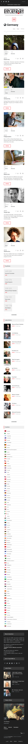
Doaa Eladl (14, 377)
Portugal (8, 569)
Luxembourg (9, 536)
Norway (8, 556)
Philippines (9, 565)
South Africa (9, 586)
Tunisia (8, 610)
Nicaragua (9, 553)
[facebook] (1, 2)
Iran (8, 507)
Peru (8, 563)
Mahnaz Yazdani (15, 394)
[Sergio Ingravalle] (14, 195)
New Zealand (9, 551)
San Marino (9, 577)
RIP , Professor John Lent (17, 690)
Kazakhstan (9, 520)
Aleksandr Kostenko (16, 412)
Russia (8, 574)
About (11, 741)
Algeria (8, 433)
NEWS (13, 676)
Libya (8, 531)
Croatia (8, 470)
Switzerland (9, 598)
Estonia (8, 486)
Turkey (8, 612)
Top (21, 733)
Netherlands (9, 549)
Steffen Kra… (7, 251)
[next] (9, 694)
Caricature (16, 727)
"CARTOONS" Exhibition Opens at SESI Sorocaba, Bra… (17, 674)
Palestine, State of (10, 560)
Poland (8, 567)
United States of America (12, 619)
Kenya (8, 522)
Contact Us (20, 741)
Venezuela (9, 626)
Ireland (8, 511)
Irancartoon (10, 736)
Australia (9, 438)
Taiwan (8, 603)
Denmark (9, 479)
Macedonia (9, 538)
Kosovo (8, 525)
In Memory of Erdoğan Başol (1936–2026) (16, 4)
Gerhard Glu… (7, 98)
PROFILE (7, 68)
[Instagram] (20, 59)
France (8, 490)
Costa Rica (9, 468)
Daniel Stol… (7, 59)
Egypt (8, 483)
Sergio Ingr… (7, 212)
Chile (8, 461)
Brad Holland (8, 307)
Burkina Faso (9, 456)
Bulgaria (8, 454)
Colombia (9, 465)
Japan (8, 516)
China (8, 463)
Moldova (8, 542)
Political (6, 728)
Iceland (8, 500)
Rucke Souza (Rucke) (16, 341)
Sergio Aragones (8, 282)
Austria (8, 440)
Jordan (8, 518)
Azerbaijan (9, 442)
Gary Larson (7, 299)
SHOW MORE (14, 314)
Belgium (8, 445)
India (8, 502)
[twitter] (4, 2)
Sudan (8, 593)
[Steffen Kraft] (14, 234)
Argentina (9, 435)
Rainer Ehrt (7, 174)
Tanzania (8, 605)
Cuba (8, 472)
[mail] (6, 2)
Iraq (8, 509)
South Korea (9, 588)
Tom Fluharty (6, 721)
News (5, 727)
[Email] (23, 59)
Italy (8, 513)
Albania (8, 431)
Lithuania (9, 533)
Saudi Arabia (9, 579)
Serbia (8, 581)
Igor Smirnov (14, 368)
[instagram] (8, 2)
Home (14, 28)
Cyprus (8, 474)
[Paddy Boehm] (14, 119)
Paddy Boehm (7, 136)
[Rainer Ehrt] (14, 157)
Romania (9, 572)
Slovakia (8, 584)
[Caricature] (15, 712)
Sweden (8, 595)
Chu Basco (14, 403)
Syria (8, 600)
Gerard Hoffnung (15, 385)
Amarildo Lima (15, 350)
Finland (8, 488)
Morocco (8, 547)
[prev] (9, 673)
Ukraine (8, 615)
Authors (15, 741)
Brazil (8, 452)
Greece (8, 495)
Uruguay (8, 621)
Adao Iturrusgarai (15, 359)
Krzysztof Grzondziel (9, 273)
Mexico (8, 540)
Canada (8, 458)
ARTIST (13, 334)
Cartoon (10, 727)
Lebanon (8, 529)
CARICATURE (6, 723)
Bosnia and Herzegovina (12, 449)
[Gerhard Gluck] (14, 80)
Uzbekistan (9, 623)
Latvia (8, 527)
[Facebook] (16, 59)
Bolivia (8, 447)
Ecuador (8, 481)
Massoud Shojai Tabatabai (11, 290)
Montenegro (9, 544)
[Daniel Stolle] (14, 42)
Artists (18, 28)
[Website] (18, 58)
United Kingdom (10, 617)
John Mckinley (15, 333)
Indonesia (9, 504)
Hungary (8, 497)
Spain (8, 591)
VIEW (6, 275)
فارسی (7, 741)
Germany (9, 493)
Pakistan (8, 558)
